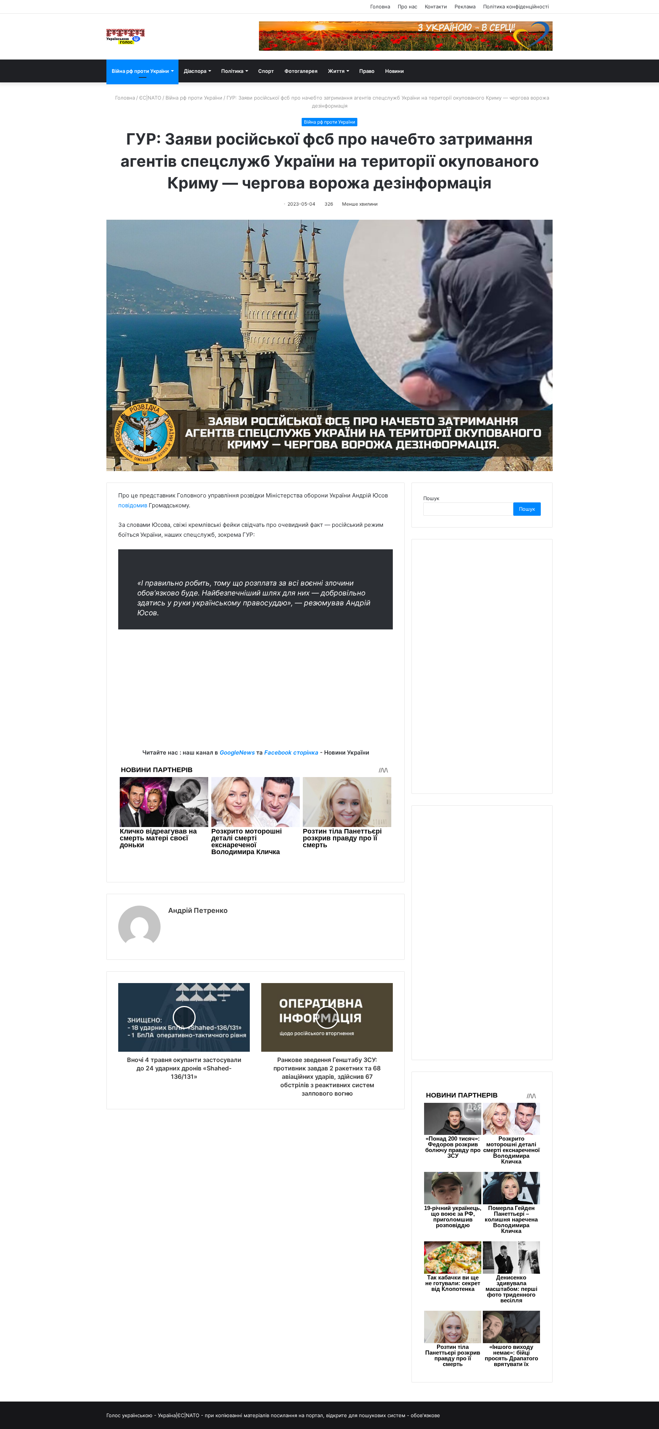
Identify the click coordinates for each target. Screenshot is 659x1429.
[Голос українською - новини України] (125, 36)
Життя (336, 71)
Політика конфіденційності (516, 6)
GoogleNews (237, 752)
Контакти (436, 6)
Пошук (431, 498)
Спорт (266, 71)
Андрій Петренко (198, 910)
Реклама (465, 6)
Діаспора (195, 71)
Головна (380, 6)
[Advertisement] (255, 694)
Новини (394, 71)
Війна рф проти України (140, 71)
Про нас (407, 6)
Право (367, 71)
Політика (232, 71)
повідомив (132, 505)
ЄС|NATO (150, 98)
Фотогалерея (300, 71)
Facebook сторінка (291, 752)
